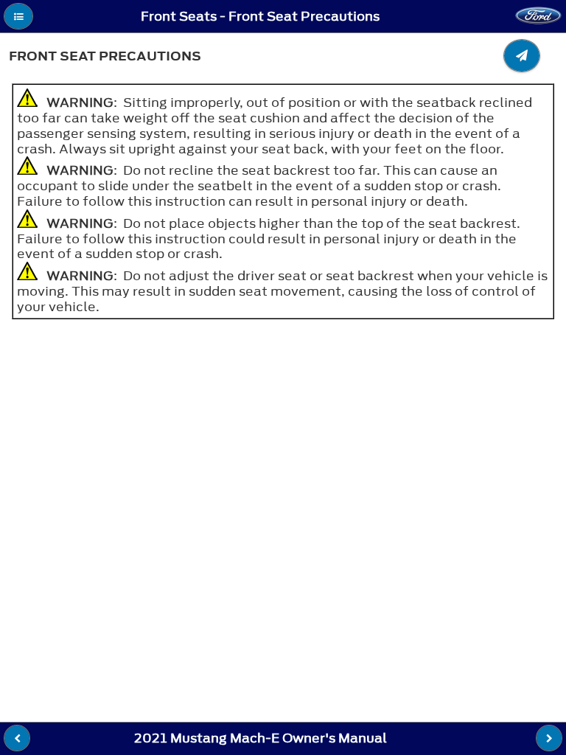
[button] (18, 16)
